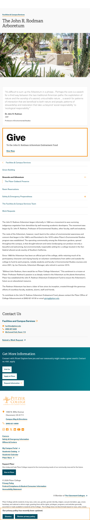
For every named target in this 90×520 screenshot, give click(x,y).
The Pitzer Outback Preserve (17, 181)
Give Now (10, 151)
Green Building (8, 169)
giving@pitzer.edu (51, 298)
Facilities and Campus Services (18, 321)
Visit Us (7, 369)
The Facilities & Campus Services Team (19, 203)
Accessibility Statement (12, 489)
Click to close (85, 177)
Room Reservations (10, 189)
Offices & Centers (9, 442)
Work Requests (8, 211)
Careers (5, 436)
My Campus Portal (9, 448)
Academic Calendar (10, 454)
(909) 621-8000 (12, 423)
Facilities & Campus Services (13, 14)
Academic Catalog (9, 451)
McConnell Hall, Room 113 (15, 332)
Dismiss (8, 516)
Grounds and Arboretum (13, 177)
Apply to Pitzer (9, 376)
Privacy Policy (8, 483)
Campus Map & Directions (16, 419)
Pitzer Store (7, 457)
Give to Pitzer (9, 472)
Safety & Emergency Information (15, 439)
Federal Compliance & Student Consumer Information (24, 486)
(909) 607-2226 (11, 329)
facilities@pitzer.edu (13, 326)
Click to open (85, 196)
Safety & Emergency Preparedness (17, 196)
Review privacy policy (26, 516)
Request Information (12, 383)
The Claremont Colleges (75, 495)
